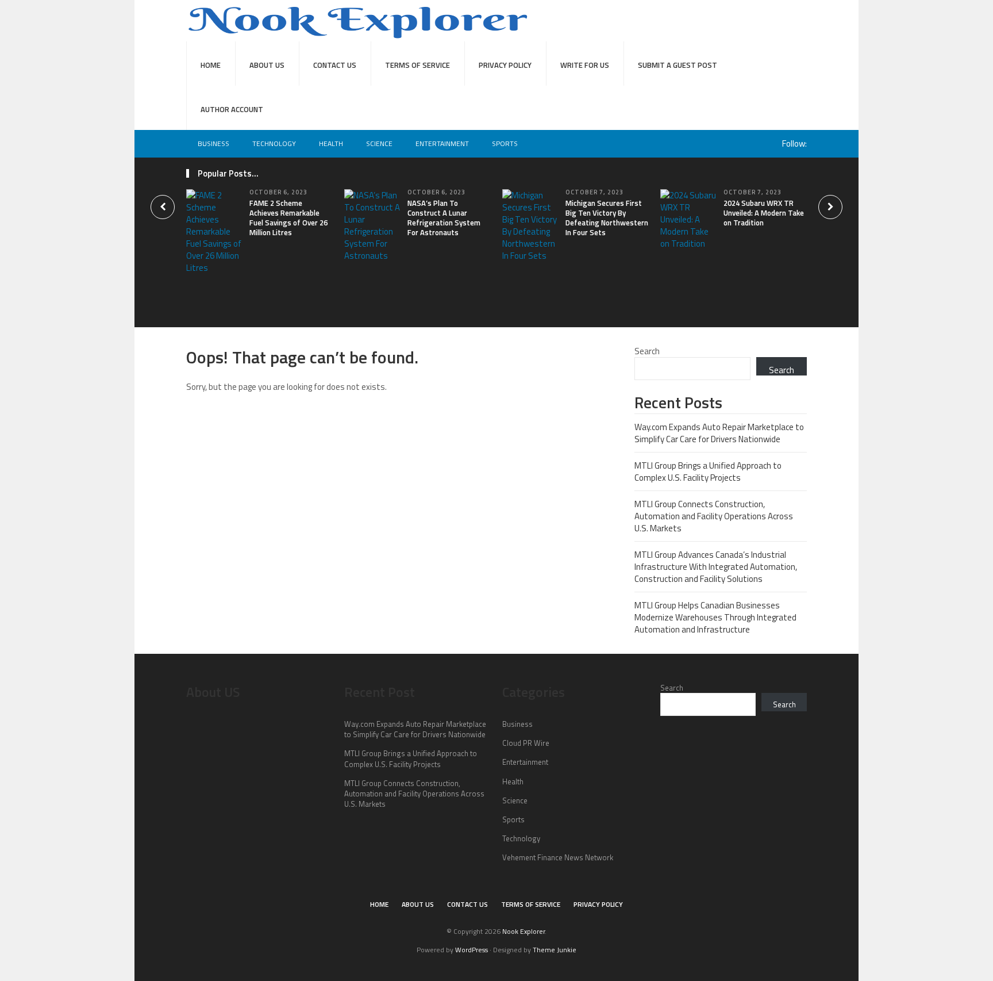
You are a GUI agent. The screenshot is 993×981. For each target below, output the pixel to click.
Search (647, 351)
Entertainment (442, 143)
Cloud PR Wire (525, 743)
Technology (274, 143)
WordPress (471, 949)
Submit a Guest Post (677, 65)
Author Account (232, 109)
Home (211, 65)
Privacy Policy (505, 65)
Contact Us (334, 65)
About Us (266, 65)
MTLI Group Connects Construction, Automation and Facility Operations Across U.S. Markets (713, 516)
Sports (505, 143)
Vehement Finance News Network (557, 857)
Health (331, 143)
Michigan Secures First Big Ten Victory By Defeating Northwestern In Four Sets (606, 217)
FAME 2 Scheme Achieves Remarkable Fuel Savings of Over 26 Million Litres (288, 217)
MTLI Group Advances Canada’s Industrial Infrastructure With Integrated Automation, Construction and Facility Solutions (715, 566)
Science (379, 143)
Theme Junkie (554, 949)
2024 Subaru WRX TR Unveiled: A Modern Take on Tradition (763, 212)
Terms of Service (417, 65)
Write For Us (584, 65)
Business (213, 143)
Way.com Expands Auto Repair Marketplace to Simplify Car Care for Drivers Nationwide (719, 433)
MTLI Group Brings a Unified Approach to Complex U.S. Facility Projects (708, 471)
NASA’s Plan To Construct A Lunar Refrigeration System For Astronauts (443, 217)
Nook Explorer (523, 931)
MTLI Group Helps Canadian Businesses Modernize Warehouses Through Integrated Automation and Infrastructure (715, 617)
